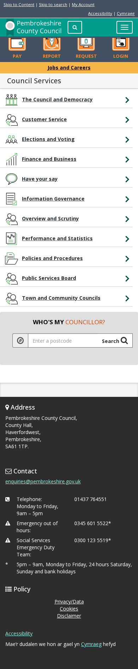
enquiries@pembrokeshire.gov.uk (43, 481)
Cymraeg (125, 13)
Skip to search (53, 4)
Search (111, 341)
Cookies (69, 608)
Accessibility (100, 13)
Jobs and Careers (69, 67)
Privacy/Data (69, 601)
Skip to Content (19, 4)
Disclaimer (69, 615)
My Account (83, 4)
